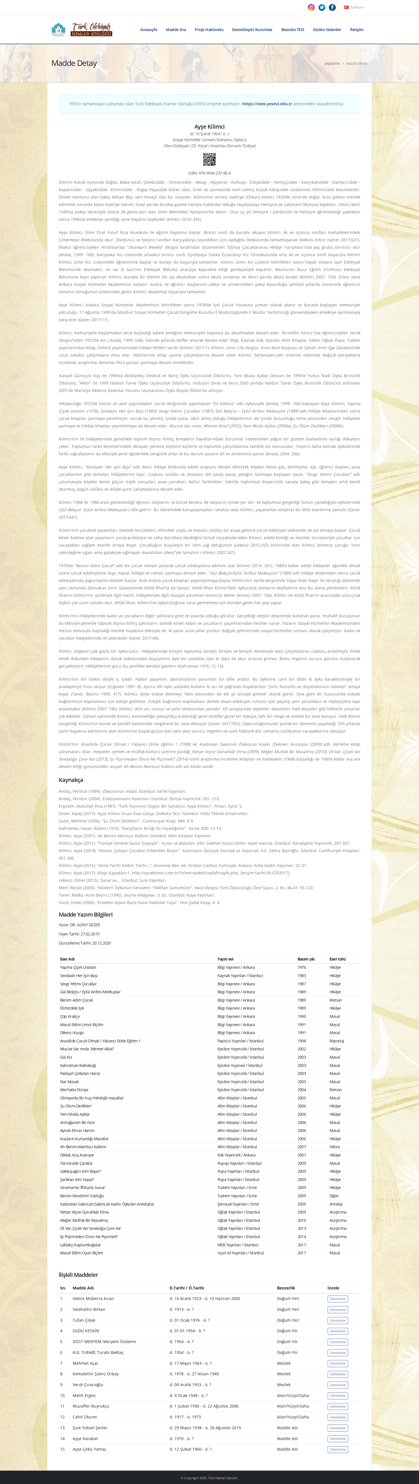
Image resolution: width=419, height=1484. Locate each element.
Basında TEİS (292, 29)
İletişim (357, 29)
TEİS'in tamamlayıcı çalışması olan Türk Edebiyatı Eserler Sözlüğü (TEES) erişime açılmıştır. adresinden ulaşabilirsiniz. (206, 103)
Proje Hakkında (209, 29)
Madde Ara (176, 29)
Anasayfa (148, 29)
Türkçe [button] (355, 7)
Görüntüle (337, 1299)
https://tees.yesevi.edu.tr (267, 103)
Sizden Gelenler (327, 29)
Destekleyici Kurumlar (252, 29)
